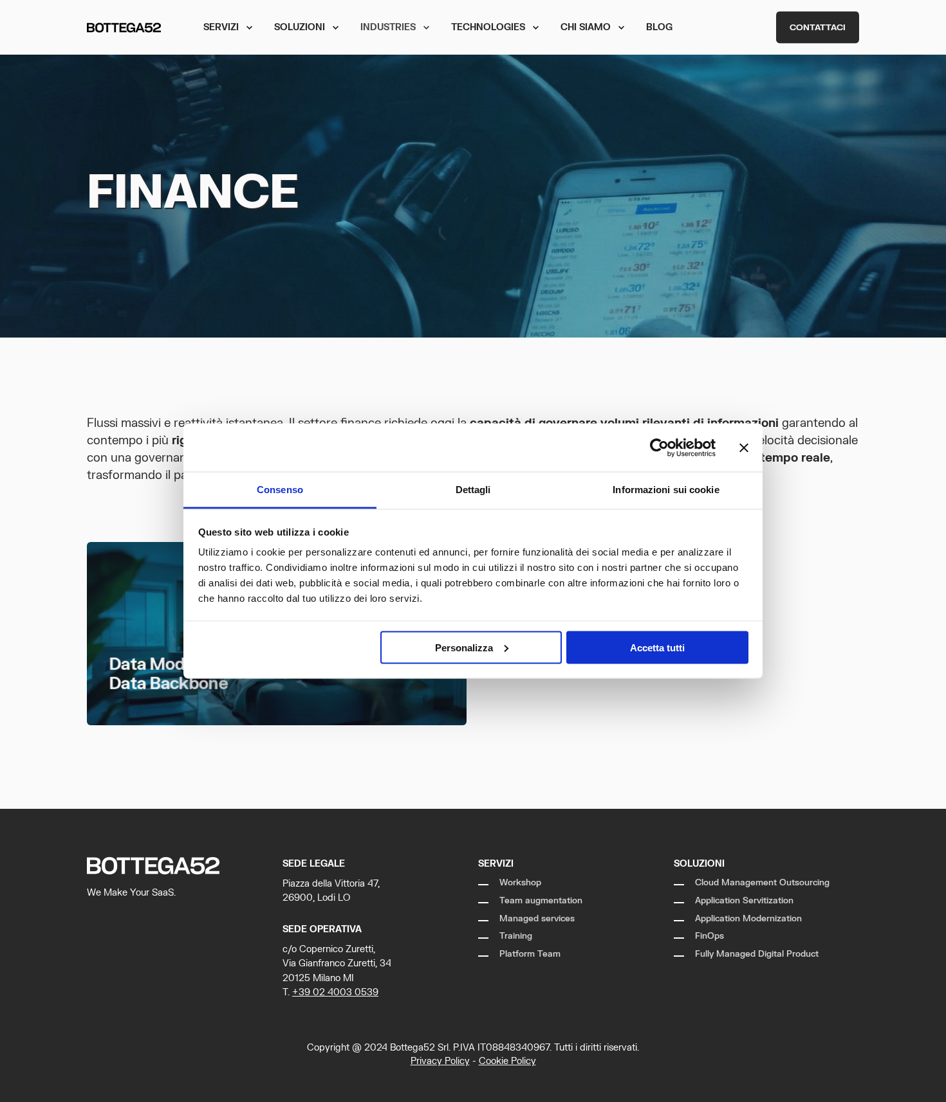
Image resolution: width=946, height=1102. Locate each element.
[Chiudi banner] (743, 447)
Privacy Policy (440, 1061)
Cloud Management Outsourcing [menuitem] (762, 883)
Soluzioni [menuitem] (299, 27)
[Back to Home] (124, 27)
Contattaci (818, 27)
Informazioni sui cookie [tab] (666, 489)
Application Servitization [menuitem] (744, 901)
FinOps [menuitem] (709, 936)
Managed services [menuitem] (537, 919)
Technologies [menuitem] (488, 27)
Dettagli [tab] (473, 489)
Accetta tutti (657, 647)
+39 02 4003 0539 (335, 992)
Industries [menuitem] (388, 27)
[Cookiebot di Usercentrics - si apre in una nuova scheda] (659, 447)
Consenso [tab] (280, 489)
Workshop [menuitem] (520, 883)
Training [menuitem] (515, 936)
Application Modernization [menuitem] (748, 919)
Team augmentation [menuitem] (540, 901)
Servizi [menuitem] (221, 27)
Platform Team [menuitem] (530, 954)
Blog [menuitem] (659, 27)
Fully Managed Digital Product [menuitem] (757, 954)
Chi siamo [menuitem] (586, 27)
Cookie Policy (507, 1061)
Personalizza (464, 647)
